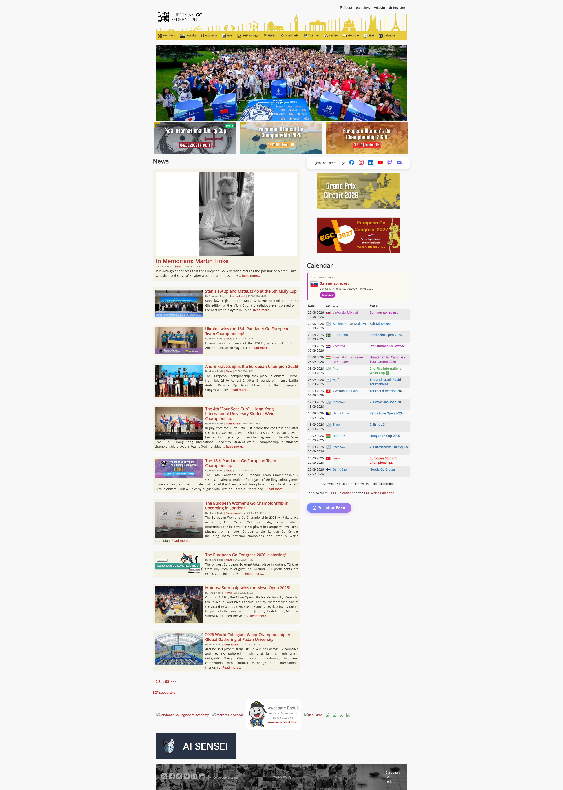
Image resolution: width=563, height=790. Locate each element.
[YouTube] (380, 163)
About (348, 7)
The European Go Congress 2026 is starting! (245, 554)
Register (399, 7)
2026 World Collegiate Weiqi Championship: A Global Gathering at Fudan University (247, 637)
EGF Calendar (341, 493)
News (178, 266)
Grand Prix (291, 35)
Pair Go (333, 35)
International (237, 296)
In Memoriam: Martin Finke (192, 261)
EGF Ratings (250, 35)
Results (191, 35)
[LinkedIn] (370, 163)
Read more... (251, 276)
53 (167, 681)
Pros (229, 35)
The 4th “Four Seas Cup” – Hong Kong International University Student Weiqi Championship (240, 413)
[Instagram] (361, 163)
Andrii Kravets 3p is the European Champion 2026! (251, 366)
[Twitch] (389, 163)
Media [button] (351, 35)
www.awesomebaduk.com (283, 722)
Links (366, 7)
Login (381, 7)
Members (169, 35)
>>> (173, 681)
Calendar (389, 35)
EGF (371, 35)
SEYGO (271, 35)
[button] (175, 83)
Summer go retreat (334, 283)
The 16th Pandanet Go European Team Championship (240, 463)
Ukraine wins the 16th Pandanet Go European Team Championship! (247, 331)
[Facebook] (351, 163)
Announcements (235, 513)
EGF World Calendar (379, 493)
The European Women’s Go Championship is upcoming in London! (246, 505)
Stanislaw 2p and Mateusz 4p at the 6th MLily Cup (251, 291)
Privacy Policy (281, 777)
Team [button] (311, 35)
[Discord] (399, 163)
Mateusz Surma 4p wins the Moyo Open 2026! (247, 587)
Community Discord (225, 777)
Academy (211, 35)
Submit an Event (331, 507)
